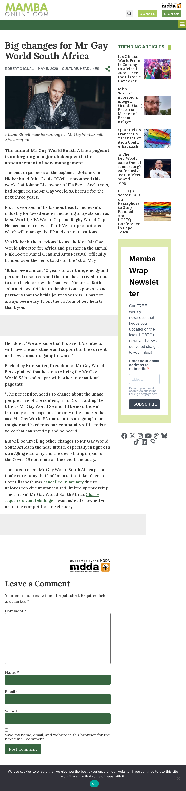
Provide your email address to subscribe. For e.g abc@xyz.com (143, 391)
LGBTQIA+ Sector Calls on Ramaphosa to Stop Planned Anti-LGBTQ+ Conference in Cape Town (129, 211)
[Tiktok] (136, 442)
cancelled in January (63, 482)
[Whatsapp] (152, 442)
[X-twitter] (132, 436)
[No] (178, 778)
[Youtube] (148, 436)
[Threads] (156, 436)
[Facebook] (124, 436)
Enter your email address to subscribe (144, 365)
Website (12, 711)
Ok (94, 784)
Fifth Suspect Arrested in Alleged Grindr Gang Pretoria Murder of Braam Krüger (130, 105)
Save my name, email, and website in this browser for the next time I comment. (57, 737)
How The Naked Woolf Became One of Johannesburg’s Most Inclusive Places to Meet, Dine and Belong (127, 168)
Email (11, 692)
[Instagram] (140, 436)
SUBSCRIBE (145, 404)
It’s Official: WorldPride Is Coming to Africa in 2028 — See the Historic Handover (129, 68)
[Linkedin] (144, 442)
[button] (129, 13)
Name (12, 672)
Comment (15, 611)
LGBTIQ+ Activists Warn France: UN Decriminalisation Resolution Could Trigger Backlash (124, 138)
